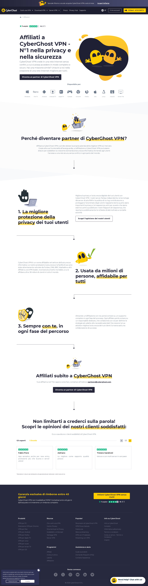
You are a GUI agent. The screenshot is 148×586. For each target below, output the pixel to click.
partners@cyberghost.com (99, 382)
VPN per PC (22, 523)
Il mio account (115, 10)
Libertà (49, 558)
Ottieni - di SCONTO (136, 10)
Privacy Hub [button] (73, 10)
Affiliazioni (50, 561)
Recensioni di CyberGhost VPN (86, 523)
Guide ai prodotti (81, 552)
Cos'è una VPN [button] (25, 10)
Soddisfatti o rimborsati (55, 532)
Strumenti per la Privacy (55, 529)
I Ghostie (33, 441)
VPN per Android (24, 532)
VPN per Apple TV (24, 538)
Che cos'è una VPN (53, 523)
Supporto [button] (82, 10)
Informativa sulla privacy (112, 529)
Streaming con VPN (83, 538)
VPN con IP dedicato (83, 535)
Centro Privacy (52, 526)
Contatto (107, 526)
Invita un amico (52, 555)
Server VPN (51, 538)
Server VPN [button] (53, 10)
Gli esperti (21, 441)
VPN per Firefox (23, 535)
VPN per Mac (23, 529)
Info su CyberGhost (111, 523)
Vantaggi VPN (52, 535)
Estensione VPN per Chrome (28, 526)
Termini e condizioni (111, 532)
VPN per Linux (23, 541)
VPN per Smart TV (24, 547)
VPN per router (23, 544)
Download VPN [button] (40, 10)
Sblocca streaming (82, 532)
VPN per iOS (22, 550)
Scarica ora (79, 529)
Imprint (106, 540)
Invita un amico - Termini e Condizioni (113, 536)
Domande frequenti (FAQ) (85, 555)
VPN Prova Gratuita (82, 526)
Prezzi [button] (65, 10)
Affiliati (49, 552)
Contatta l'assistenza (83, 558)
